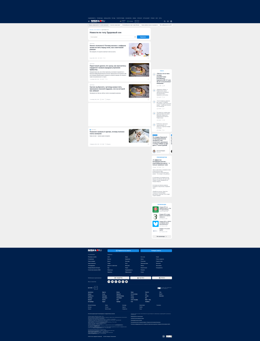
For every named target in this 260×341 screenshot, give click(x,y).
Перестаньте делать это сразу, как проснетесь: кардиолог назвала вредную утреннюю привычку (108, 68)
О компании (91, 259)
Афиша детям (107, 18)
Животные (110, 270)
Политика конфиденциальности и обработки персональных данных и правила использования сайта (150, 324)
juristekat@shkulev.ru (119, 324)
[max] (119, 281)
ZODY (157, 18)
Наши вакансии (92, 263)
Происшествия (144, 263)
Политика (143, 261)
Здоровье (110, 272)
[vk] (112, 281)
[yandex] (126, 281)
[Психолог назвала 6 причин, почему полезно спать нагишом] (139, 136)
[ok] (116, 281)
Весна (109, 261)
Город (109, 263)
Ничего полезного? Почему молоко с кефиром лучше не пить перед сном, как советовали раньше (108, 47)
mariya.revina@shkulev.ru (97, 327)
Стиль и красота (160, 259)
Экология (158, 263)
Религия (143, 270)
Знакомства (128, 18)
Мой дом (127, 265)
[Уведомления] (168, 21)
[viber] (123, 281)
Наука (126, 267)
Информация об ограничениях (137, 316)
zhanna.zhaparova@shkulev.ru (93, 331)
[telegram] (109, 281)
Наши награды (91, 261)
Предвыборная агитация (94, 267)
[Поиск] (164, 21)
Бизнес (109, 259)
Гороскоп (139, 18)
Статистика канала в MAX (94, 270)
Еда (108, 267)
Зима (126, 257)
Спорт (157, 257)
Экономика (158, 265)
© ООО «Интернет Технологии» (109, 336)
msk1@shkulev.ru (103, 323)
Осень (142, 259)
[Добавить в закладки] (148, 58)
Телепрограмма (120, 18)
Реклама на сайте (92, 257)
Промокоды (100, 18)
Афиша (134, 18)
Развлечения (144, 267)
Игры (160, 18)
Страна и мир (159, 261)
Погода (113, 18)
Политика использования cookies (137, 318)
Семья (142, 272)
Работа (142, 265)
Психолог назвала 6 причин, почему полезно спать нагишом (107, 133)
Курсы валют (146, 18)
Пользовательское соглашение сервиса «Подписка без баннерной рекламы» (146, 322)
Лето (126, 263)
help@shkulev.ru (97, 325)
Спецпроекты (159, 267)
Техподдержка (91, 265)
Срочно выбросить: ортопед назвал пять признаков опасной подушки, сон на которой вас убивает (107, 89)
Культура (127, 261)
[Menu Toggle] (88, 21)
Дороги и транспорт (112, 265)
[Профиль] (171, 21)
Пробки (153, 18)
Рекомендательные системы (136, 320)
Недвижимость (92, 18)
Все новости (97, 29)
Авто (109, 257)
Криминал (127, 259)
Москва (91, 29)
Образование (128, 272)
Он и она (143, 257)
